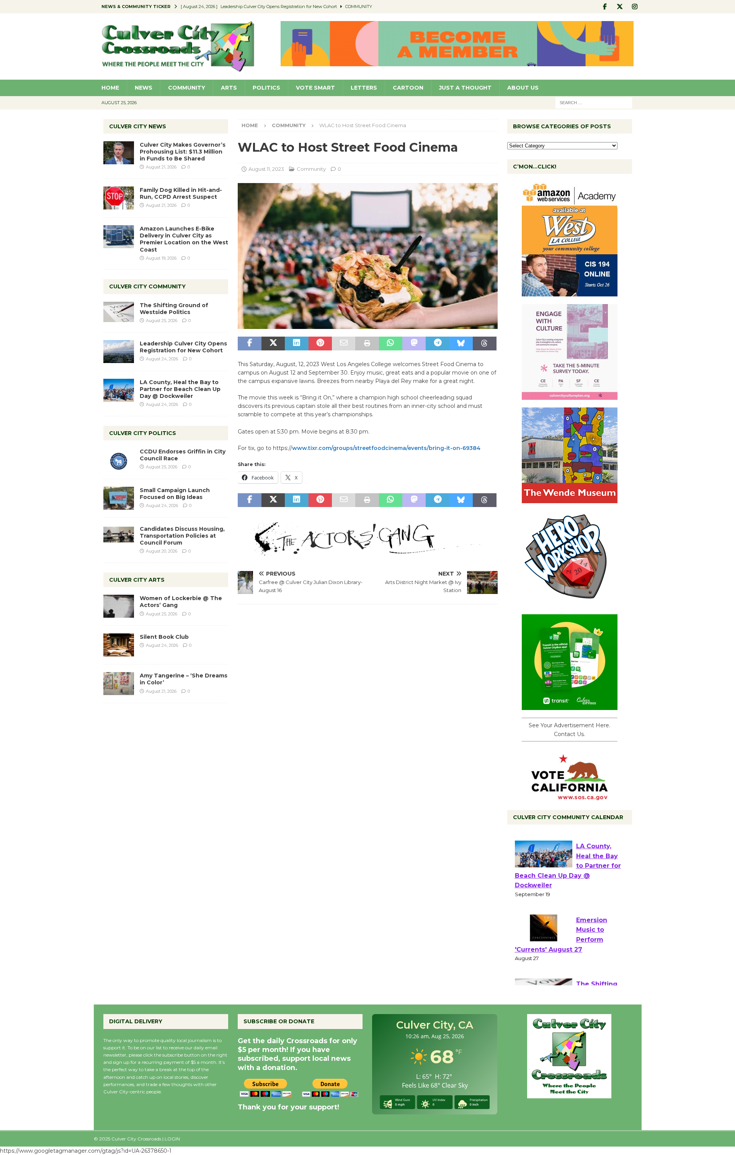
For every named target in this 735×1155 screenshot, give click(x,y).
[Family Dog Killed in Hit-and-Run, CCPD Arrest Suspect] (118, 198)
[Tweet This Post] (273, 343)
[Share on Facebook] (249, 343)
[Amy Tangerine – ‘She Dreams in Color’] (118, 683)
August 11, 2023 (266, 169)
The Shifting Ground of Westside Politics (174, 309)
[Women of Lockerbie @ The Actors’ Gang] (118, 606)
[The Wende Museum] (569, 499)
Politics (266, 87)
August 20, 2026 (161, 551)
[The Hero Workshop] (569, 602)
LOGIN (172, 1139)
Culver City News (137, 126)
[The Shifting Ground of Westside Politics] (118, 312)
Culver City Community (147, 286)
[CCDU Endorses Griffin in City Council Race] (118, 459)
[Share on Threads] (484, 343)
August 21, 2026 (161, 167)
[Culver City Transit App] (569, 705)
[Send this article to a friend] (343, 343)
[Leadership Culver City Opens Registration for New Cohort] (118, 351)
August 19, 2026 (161, 258)
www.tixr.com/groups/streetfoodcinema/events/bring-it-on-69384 (386, 448)
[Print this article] (367, 343)
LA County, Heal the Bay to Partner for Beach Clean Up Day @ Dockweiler (180, 389)
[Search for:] (593, 102)
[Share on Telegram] (437, 343)
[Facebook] (605, 6)
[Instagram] (635, 6)
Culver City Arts (137, 579)
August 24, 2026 (162, 359)
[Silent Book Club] (118, 644)
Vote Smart (315, 87)
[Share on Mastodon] (414, 343)
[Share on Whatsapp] (390, 343)
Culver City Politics (142, 433)
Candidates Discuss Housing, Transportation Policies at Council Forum (182, 535)
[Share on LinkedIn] (296, 343)
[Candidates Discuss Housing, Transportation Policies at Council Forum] (118, 536)
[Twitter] (620, 6)
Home (110, 87)
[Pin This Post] (320, 343)
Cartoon (408, 87)
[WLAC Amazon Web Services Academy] (569, 292)
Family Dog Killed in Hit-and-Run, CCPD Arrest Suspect (181, 193)
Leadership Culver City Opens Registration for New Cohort (183, 347)
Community (186, 87)
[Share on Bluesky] (461, 343)
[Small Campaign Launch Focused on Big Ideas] (118, 498)
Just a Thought (465, 87)
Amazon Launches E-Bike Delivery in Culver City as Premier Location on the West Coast (184, 239)
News (143, 87)
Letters (364, 87)
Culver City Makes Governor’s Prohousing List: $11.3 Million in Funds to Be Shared (182, 151)
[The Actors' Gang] (367, 551)
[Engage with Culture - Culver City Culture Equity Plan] (569, 395)
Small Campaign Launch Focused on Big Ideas (175, 494)
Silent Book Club (164, 636)
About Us (523, 87)
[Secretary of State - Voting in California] (569, 796)
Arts (229, 87)
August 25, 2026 (161, 320)
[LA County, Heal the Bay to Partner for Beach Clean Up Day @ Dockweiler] (118, 390)
